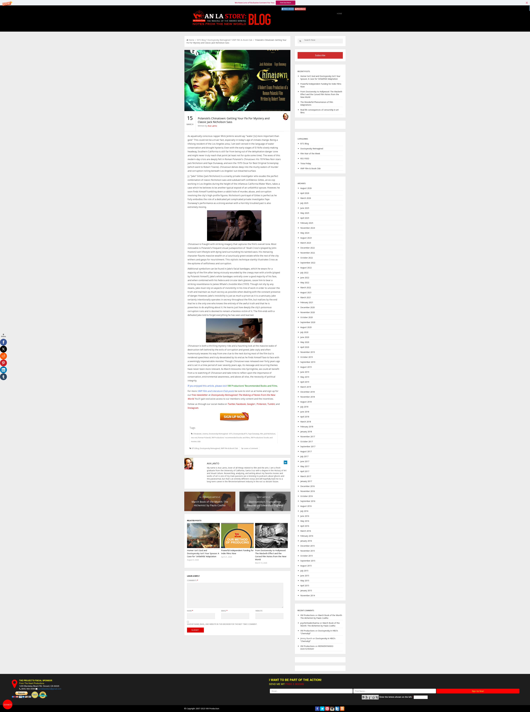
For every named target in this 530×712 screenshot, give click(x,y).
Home (339, 13)
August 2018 (306, 401)
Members (300, 9)
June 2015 (304, 575)
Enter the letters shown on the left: (395, 696)
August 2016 (306, 506)
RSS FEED (304, 158)
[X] (3, 349)
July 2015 (304, 570)
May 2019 (304, 377)
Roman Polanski (204, 437)
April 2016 (304, 526)
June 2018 (304, 411)
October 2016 (306, 496)
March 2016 (305, 531)
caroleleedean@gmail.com (49, 688)
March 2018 (305, 421)
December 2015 (307, 545)
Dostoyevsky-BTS (240, 434)
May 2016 (304, 521)
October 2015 (306, 555)
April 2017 (304, 471)
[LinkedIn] (3, 369)
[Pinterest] (3, 362)
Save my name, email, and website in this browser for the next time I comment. (222, 624)
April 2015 (304, 585)
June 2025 (304, 208)
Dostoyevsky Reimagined (218, 40)
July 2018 (304, 406)
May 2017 (304, 466)
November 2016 (307, 491)
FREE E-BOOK (288, 9)
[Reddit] (3, 356)
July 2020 (304, 332)
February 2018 (306, 426)
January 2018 (306, 431)
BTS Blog (201, 40)
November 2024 (307, 228)
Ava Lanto (212, 125)
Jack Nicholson (269, 434)
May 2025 (304, 213)
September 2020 (307, 322)
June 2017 (304, 461)
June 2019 (304, 372)
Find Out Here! (285, 3)
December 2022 (307, 247)
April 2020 (304, 347)
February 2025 (306, 223)
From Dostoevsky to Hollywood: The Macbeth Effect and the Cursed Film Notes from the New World (321, 94)
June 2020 (304, 337)
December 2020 (307, 307)
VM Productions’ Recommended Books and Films (252, 385)
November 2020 (307, 312)
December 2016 (307, 486)
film (261, 434)
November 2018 (307, 396)
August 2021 (306, 292)
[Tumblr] (3, 376)
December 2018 (307, 391)
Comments (192, 580)
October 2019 (306, 357)
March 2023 (305, 242)
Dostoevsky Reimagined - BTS (221, 434)
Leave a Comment (251, 448)
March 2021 (305, 297)
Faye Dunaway (253, 434)
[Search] (300, 41)
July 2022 (304, 272)
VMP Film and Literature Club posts (216, 391)
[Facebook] (3, 342)
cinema (205, 434)
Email (224, 611)
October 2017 (306, 441)
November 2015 (307, 550)
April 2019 (304, 382)
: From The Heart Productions (36, 682)
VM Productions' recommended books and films (231, 437)
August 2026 (306, 188)
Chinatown (197, 434)
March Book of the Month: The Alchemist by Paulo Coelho (321, 616)
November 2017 (307, 436)
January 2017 (306, 481)
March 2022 (305, 287)
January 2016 (306, 541)
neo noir (194, 437)
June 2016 (304, 516)
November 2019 (307, 352)
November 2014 (307, 595)
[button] (265, 2)
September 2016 (307, 501)
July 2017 (304, 456)
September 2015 (307, 560)
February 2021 (306, 302)
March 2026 (305, 198)
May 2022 (304, 282)
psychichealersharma (309, 623)
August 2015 (306, 565)
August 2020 (306, 327)
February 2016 (306, 536)
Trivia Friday (305, 163)
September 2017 (307, 446)
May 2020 (304, 342)
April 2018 (304, 416)
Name (190, 611)
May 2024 (304, 233)
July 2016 (304, 511)
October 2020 (306, 317)
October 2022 (306, 257)
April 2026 (304, 193)
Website (258, 611)
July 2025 (304, 203)
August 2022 (306, 267)
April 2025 (304, 218)
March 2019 (305, 387)
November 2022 (307, 252)
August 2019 (306, 367)
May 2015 (304, 580)
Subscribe (320, 55)
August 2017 (306, 451)
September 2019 (307, 362)
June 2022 (304, 277)
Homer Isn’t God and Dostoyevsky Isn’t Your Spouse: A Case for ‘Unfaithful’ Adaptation (203, 553)
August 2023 (306, 238)
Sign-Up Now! (478, 691)
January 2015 (306, 590)
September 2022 (307, 262)
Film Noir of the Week (310, 153)
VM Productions (307, 615)
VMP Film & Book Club (242, 40)
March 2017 (305, 476)
